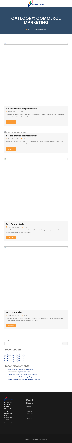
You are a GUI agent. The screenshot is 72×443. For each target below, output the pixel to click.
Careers (29, 416)
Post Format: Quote (15, 224)
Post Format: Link (14, 312)
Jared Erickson (12, 377)
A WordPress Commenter (16, 369)
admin (21, 112)
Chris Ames (11, 374)
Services (29, 411)
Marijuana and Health (23, 372)
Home (29, 29)
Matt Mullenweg (13, 379)
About (29, 409)
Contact (29, 418)
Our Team (30, 414)
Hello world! (7, 353)
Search (6, 341)
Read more (11, 122)
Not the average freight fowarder (21, 109)
